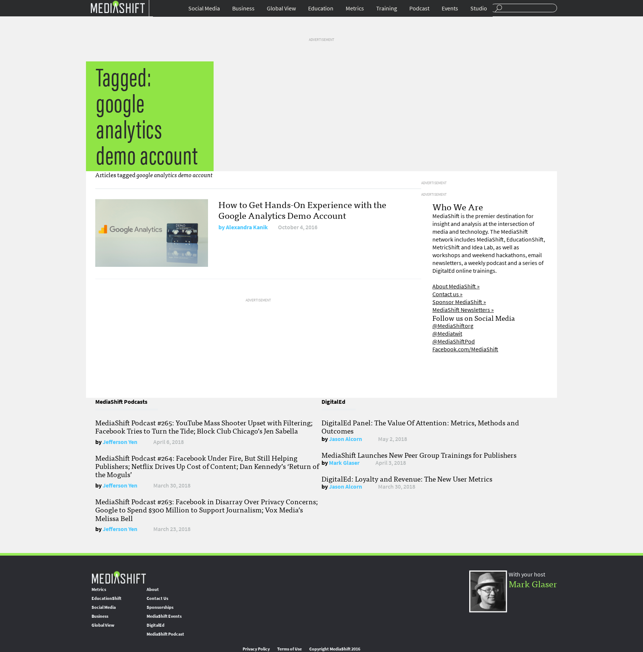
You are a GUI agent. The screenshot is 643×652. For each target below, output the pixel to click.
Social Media (204, 8)
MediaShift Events (164, 616)
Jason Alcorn (345, 439)
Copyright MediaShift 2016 (334, 649)
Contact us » (447, 294)
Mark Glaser (344, 463)
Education (320, 8)
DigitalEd (155, 625)
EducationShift (106, 598)
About (153, 589)
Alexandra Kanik (247, 227)
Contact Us (157, 598)
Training (386, 8)
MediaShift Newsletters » (463, 310)
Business (243, 8)
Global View (281, 8)
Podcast (419, 8)
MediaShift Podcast (165, 634)
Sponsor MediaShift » (459, 302)
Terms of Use (289, 649)
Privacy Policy (256, 649)
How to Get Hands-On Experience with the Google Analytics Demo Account (302, 209)
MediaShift (119, 577)
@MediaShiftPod (453, 341)
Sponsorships (160, 607)
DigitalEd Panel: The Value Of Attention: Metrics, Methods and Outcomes (420, 426)
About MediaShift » (456, 286)
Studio (478, 8)
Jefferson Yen (120, 442)
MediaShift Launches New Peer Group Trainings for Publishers (419, 454)
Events (450, 8)
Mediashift (117, 6)
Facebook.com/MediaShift (465, 349)
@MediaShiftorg (452, 326)
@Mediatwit (447, 334)
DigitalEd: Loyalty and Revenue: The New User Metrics (407, 478)
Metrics (355, 8)
